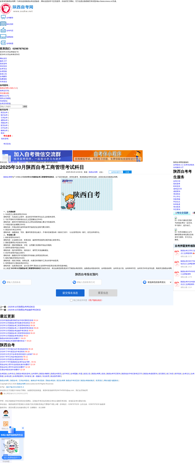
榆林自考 (4, 131)
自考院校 (3, 71)
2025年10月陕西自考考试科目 (21, 307)
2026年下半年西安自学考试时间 (12, 352)
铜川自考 (4, 115)
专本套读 (3, 82)
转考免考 (176, 204)
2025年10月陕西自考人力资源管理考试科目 (16, 328)
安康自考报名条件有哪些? (10, 370)
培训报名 (3, 101)
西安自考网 (61, 381)
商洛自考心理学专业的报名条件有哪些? (15, 365)
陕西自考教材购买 (87, 381)
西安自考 (4, 112)
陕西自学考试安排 (73, 381)
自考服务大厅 (178, 167)
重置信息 (103, 292)
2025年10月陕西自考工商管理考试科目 (15, 333)
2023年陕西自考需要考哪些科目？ (13, 341)
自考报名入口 (178, 165)
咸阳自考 (4, 120)
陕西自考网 (13, 162)
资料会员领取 (5, 98)
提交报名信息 (70, 292)
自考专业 (3, 69)
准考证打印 (4, 91)
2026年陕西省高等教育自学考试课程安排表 (16, 320)
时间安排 (176, 186)
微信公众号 (4, 96)
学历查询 (176, 209)
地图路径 (115, 381)
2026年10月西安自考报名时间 (11, 359)
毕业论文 (176, 202)
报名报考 (3, 64)
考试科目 (22, 162)
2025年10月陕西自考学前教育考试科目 (15, 323)
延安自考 (4, 125)
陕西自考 (13, 381)
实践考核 (176, 199)
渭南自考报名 (50, 381)
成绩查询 (176, 191)
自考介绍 (176, 181)
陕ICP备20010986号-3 (15, 387)
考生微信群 (4, 93)
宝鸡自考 (4, 118)
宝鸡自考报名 (24, 381)
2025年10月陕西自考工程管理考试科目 (15, 325)
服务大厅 (3, 61)
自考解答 (3, 76)
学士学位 (176, 197)
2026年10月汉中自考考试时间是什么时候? (16, 354)
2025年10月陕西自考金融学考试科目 (24, 310)
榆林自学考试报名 (38, 381)
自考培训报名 (189, 165)
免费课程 (3, 79)
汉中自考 (4, 128)
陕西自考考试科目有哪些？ (10, 338)
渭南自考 (4, 123)
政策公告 (3, 74)
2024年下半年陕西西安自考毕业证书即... (15, 362)
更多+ (3, 133)
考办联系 (176, 207)
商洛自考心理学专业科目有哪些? (12, 367)
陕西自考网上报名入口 (8, 88)
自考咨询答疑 (5, 103)
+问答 (127, 172)
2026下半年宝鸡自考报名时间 (11, 357)
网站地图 (107, 381)
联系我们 (99, 381)
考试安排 (3, 66)
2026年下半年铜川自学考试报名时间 (14, 349)
